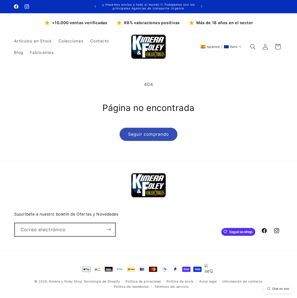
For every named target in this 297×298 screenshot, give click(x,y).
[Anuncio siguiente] (202, 6)
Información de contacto (242, 281)
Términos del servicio (172, 286)
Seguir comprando (148, 134)
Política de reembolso (131, 286)
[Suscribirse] (109, 229)
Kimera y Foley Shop (65, 281)
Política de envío (180, 281)
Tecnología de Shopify (101, 281)
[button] (221, 46)
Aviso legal (208, 281)
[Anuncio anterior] (95, 6)
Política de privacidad (143, 281)
